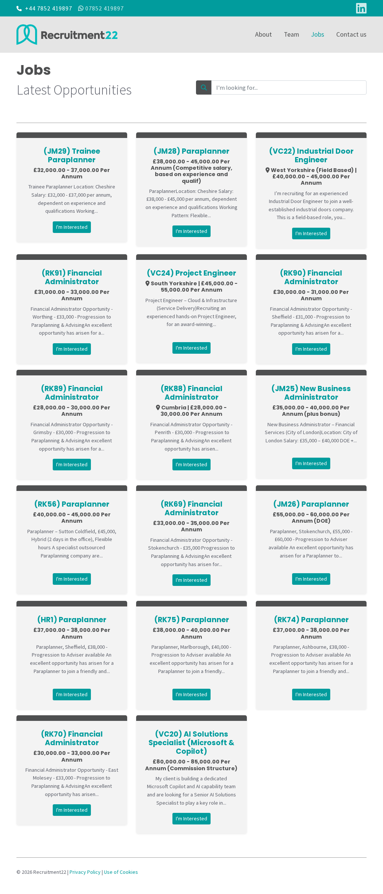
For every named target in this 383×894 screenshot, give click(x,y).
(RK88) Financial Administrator (191, 393)
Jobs (317, 34)
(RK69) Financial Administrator (191, 508)
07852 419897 (104, 8)
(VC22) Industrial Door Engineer (311, 155)
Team (291, 34)
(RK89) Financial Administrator (72, 393)
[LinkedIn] (361, 8)
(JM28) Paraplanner (191, 151)
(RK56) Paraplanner (71, 504)
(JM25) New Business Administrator (311, 393)
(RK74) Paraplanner (311, 620)
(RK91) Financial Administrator (72, 277)
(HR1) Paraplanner (71, 620)
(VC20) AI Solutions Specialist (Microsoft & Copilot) (191, 742)
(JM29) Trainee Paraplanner (71, 155)
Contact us (351, 34)
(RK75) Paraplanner (191, 620)
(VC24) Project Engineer (191, 273)
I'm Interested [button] (72, 227)
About (263, 34)
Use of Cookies (121, 872)
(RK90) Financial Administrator (311, 277)
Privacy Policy (85, 872)
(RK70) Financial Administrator (72, 738)
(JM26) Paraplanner (311, 504)
